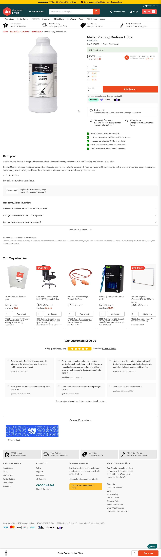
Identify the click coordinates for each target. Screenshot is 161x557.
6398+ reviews (109, 348)
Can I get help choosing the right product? (22, 222)
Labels (102, 19)
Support (39, 472)
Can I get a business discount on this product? (23, 215)
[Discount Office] (13, 11)
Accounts (40, 475)
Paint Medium (36, 32)
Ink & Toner (71, 19)
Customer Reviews (115, 487)
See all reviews (99, 401)
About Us (111, 484)
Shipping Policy (113, 501)
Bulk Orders (8, 475)
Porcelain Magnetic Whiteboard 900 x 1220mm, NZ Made (142, 299)
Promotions (9, 19)
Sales (38, 468)
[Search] (96, 11)
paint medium (13, 181)
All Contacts (41, 479)
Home (5, 32)
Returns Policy (113, 498)
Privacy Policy (112, 494)
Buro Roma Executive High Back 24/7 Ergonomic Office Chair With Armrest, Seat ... (47, 299)
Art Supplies (14, 32)
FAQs (5, 472)
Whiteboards (92, 19)
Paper (81, 19)
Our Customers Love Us (80, 340)
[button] (37, 11)
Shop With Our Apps (115, 508)
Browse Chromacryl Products (32, 192)
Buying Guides (22, 19)
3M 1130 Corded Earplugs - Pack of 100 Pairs (78, 298)
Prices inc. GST (153, 6)
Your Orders (8, 468)
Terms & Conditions (115, 504)
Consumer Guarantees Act (118, 511)
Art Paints (25, 32)
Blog (109, 491)
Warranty (7, 486)
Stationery (46, 19)
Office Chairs (59, 19)
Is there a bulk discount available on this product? (25, 209)
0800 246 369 (45, 485)
